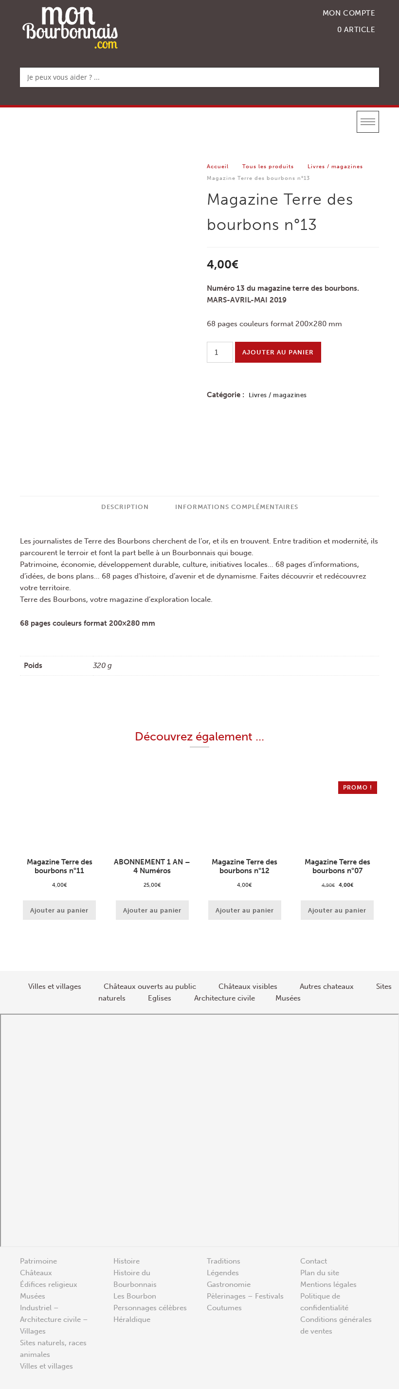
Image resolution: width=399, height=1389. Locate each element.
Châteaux (36, 1272)
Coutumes (224, 1307)
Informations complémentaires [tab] (236, 506)
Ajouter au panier (278, 352)
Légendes (223, 1272)
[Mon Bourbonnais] (70, 27)
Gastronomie (229, 1284)
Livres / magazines (335, 166)
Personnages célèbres (150, 1307)
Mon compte (349, 13)
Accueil (218, 166)
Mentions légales (328, 1284)
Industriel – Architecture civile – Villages (54, 1319)
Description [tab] (125, 506)
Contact (313, 1261)
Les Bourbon (134, 1296)
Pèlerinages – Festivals (245, 1296)
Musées (32, 1296)
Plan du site (319, 1272)
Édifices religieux (48, 1284)
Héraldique (131, 1319)
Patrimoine (38, 1261)
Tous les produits (268, 166)
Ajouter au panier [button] (59, 910)
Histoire (126, 1261)
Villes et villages (46, 1366)
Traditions (223, 1261)
